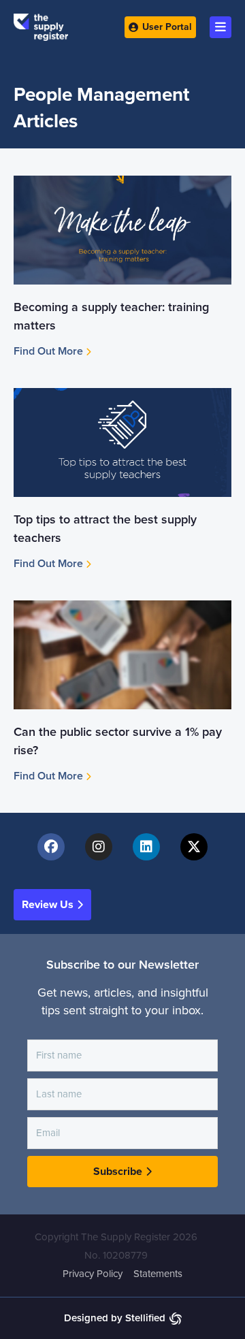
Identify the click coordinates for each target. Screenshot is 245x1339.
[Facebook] (51, 846)
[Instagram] (98, 846)
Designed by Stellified (114, 1318)
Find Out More (50, 351)
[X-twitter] (194, 846)
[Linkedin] (146, 846)
